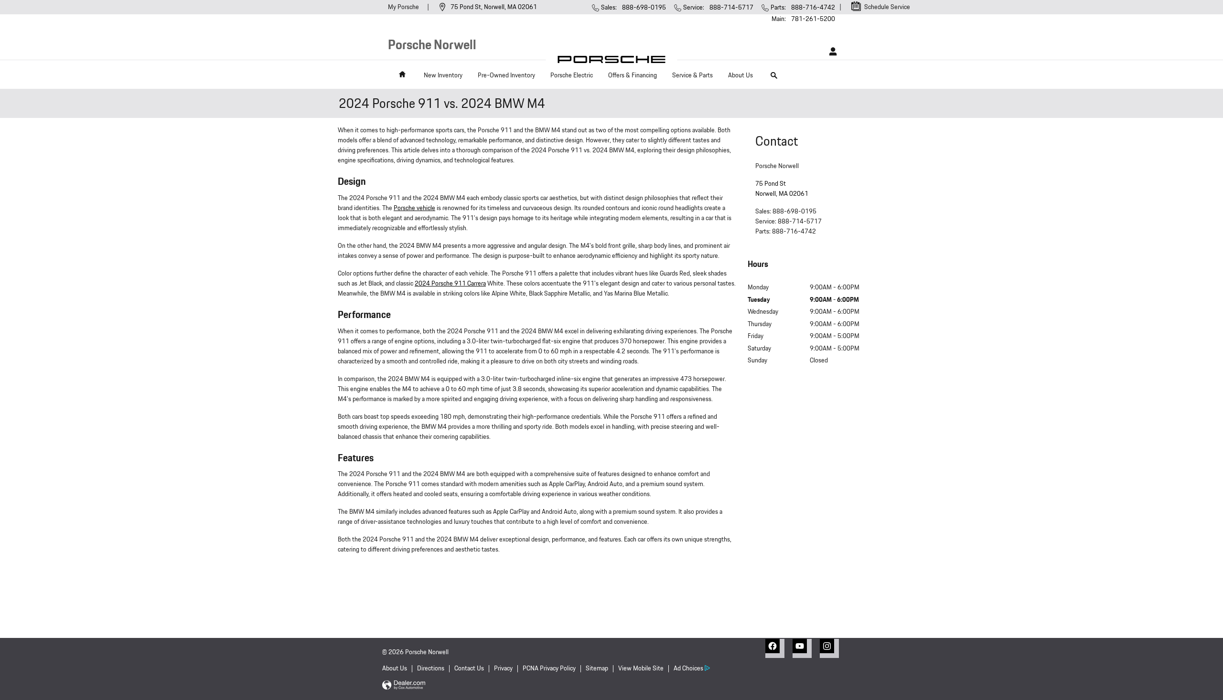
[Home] (611, 62)
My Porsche (404, 7)
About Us (740, 75)
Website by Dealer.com (403, 685)
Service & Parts (692, 75)
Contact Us (469, 668)
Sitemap (597, 668)
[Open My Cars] (830, 51)
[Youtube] (802, 648)
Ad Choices (688, 668)
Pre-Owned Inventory (506, 75)
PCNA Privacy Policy (549, 668)
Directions (430, 668)
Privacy (503, 668)
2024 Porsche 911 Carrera (450, 283)
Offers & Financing (632, 75)
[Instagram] (829, 648)
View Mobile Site (641, 668)
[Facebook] (774, 648)
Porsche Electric (571, 75)
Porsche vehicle (414, 208)
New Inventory (443, 75)
